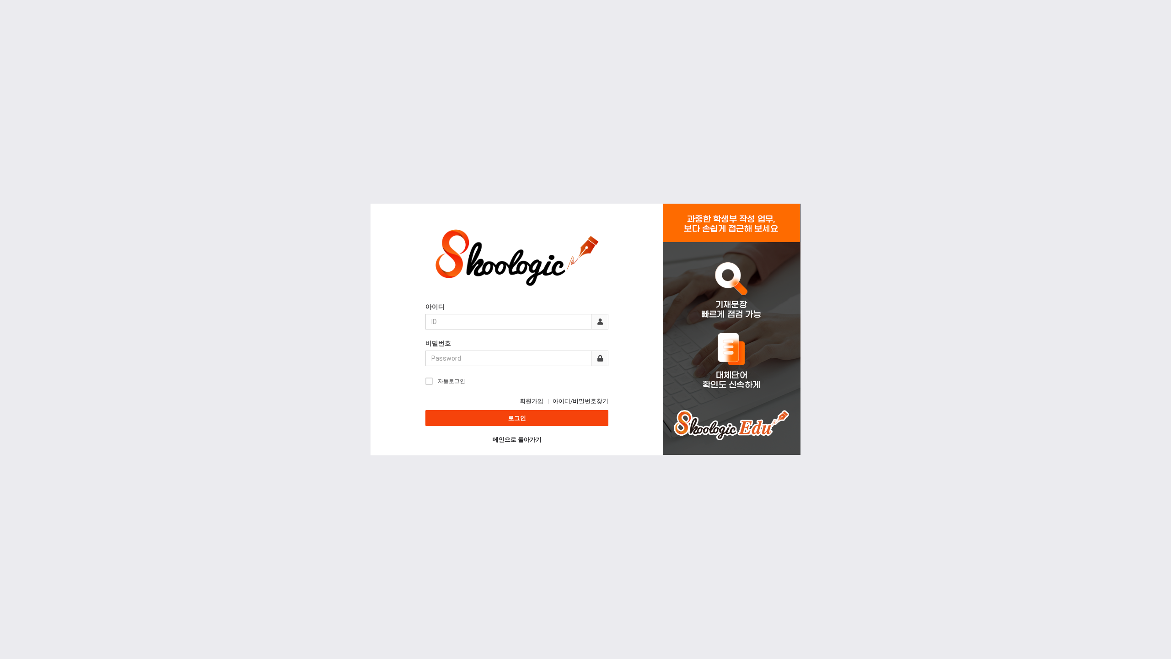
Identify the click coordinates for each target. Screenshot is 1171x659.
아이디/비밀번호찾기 (580, 401)
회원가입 (531, 401)
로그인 (517, 418)
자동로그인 (451, 381)
